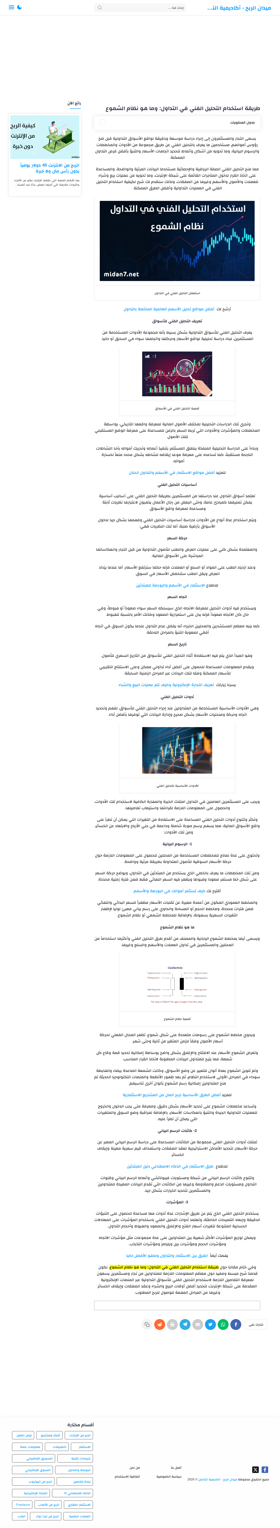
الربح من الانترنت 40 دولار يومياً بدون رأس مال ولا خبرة (49, 168)
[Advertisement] (140, 58)
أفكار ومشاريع (50, 1435)
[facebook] (265, 1469)
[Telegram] (186, 1326)
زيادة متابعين (82, 1481)
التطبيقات (59, 1447)
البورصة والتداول (79, 1470)
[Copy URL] (148, 1326)
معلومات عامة (30, 1447)
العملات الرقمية (80, 1516)
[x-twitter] (255, 1469)
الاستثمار (85, 1447)
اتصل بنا (176, 1467)
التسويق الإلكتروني (39, 1458)
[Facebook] (236, 1326)
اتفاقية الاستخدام (127, 1476)
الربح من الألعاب (48, 1504)
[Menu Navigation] (11, 7)
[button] (19, 8)
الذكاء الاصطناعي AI (77, 1493)
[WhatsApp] (224, 1326)
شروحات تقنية (81, 1458)
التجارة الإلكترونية (35, 1493)
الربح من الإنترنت (80, 1435)
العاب (21, 1516)
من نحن (135, 1467)
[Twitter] (211, 1326)
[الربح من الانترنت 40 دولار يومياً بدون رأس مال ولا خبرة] (44, 137)
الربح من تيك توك (47, 1516)
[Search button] (99, 7)
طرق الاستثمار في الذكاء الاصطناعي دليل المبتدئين (171, 1166)
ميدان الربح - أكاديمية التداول (238, 8)
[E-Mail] (198, 1326)
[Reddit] (160, 1326)
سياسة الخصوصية (169, 1476)
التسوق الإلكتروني (37, 1470)
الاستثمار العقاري (79, 1504)
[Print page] (173, 1326)
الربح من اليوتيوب (40, 1481)
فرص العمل (24, 1435)
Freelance (23, 1504)
